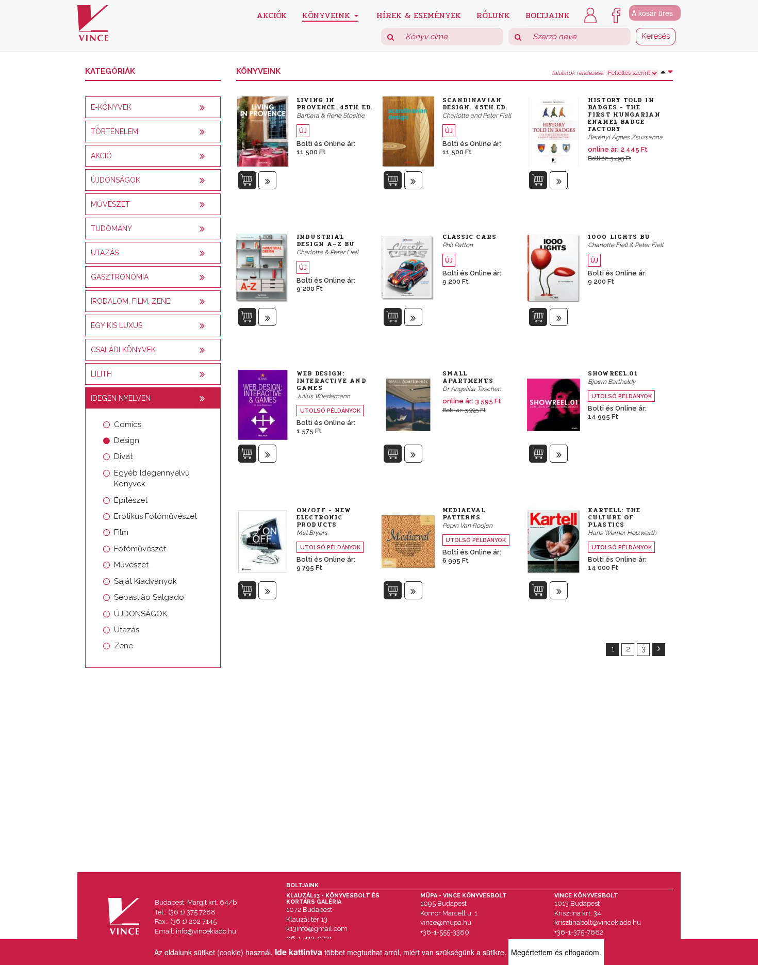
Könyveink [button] (327, 15)
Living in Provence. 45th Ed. (334, 103)
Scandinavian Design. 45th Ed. (475, 103)
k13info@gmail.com (317, 929)
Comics (127, 424)
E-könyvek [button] (111, 107)
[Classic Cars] (408, 267)
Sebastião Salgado (149, 597)
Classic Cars (469, 236)
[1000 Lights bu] (553, 267)
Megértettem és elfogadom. (556, 952)
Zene (123, 645)
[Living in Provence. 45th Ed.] (262, 130)
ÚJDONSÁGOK (140, 613)
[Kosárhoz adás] (247, 180)
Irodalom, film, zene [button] (130, 301)
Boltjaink (547, 15)
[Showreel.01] (553, 404)
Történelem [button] (114, 131)
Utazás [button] (105, 253)
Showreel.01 (613, 373)
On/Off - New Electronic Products (323, 517)
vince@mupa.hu (445, 922)
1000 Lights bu (619, 236)
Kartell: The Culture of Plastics (614, 517)
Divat (123, 456)
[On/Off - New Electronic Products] (262, 540)
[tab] (153, 107)
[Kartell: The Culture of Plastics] (553, 540)
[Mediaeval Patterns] (408, 540)
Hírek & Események (418, 15)
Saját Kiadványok (145, 581)
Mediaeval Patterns (464, 513)
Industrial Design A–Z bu (325, 240)
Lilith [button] (101, 374)
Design (126, 440)
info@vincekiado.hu (206, 931)
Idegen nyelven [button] (121, 398)
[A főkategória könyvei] (202, 108)
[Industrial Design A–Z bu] (262, 267)
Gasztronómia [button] (120, 277)
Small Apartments (467, 377)
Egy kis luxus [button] (116, 325)
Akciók (271, 15)
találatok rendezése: (578, 73)
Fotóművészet (140, 548)
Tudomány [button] (111, 228)
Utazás (126, 629)
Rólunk (493, 15)
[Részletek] (267, 180)
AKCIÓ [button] (101, 156)
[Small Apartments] (408, 404)
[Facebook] (616, 14)
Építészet (130, 500)
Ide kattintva (298, 952)
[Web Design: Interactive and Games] (262, 404)
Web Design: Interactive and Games (331, 380)
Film (121, 532)
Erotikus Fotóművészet (155, 516)
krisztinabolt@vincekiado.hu (597, 922)
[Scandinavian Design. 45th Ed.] (408, 130)
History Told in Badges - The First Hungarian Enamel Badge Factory (624, 114)
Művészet (131, 564)
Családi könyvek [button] (123, 350)
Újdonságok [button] (115, 180)
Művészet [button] (110, 204)
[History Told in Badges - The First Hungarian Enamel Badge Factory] (553, 130)
